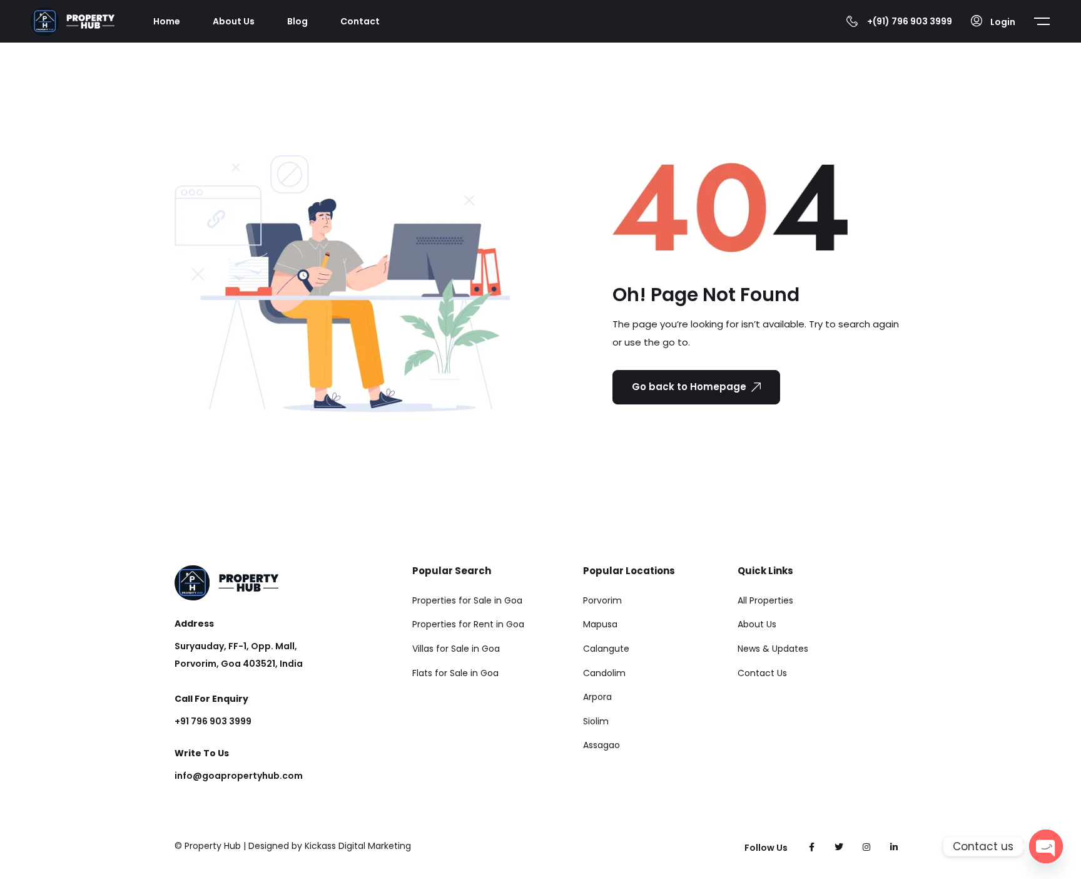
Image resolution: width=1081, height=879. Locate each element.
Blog (297, 21)
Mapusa (600, 624)
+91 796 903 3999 (213, 721)
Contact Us (762, 673)
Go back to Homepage (689, 386)
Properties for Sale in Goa (467, 600)
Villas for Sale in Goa (456, 648)
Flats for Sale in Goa (455, 673)
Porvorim (602, 600)
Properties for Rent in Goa (468, 624)
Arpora (597, 697)
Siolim (596, 721)
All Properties (765, 600)
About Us (234, 21)
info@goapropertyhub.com (239, 775)
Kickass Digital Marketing (358, 846)
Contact (360, 21)
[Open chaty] (1046, 846)
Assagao (601, 745)
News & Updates (773, 648)
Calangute (606, 648)
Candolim (604, 673)
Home (166, 21)
